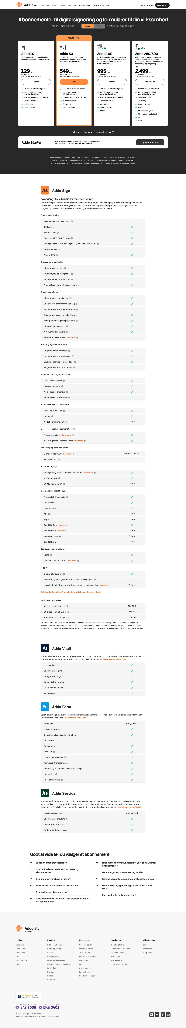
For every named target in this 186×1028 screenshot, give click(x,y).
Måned (87, 26)
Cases (62, 5)
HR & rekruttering (54, 945)
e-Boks (19, 964)
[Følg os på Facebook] (163, 1014)
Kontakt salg (116, 960)
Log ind (150, 5)
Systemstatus (85, 968)
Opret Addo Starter (119, 945)
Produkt (45, 5)
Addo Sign (20, 945)
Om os (146, 945)
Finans (50, 976)
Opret (36, 82)
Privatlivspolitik (28, 1016)
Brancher (72, 5)
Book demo (116, 956)
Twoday (39, 1014)
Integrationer (84, 5)
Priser (54, 5)
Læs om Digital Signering (121, 964)
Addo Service (21, 960)
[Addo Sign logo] (27, 4)
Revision (51, 980)
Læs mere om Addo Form (75, 718)
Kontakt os (150, 82)
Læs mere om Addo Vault (114, 659)
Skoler (50, 953)
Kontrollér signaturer (88, 956)
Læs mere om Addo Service (129, 807)
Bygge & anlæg (53, 956)
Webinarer (83, 960)
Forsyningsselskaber (56, 960)
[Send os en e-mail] (168, 1014)
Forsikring (51, 968)
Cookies (19, 1016)
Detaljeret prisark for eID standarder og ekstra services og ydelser (71, 592)
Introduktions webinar (120, 949)
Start (74, 82)
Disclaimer (55, 1016)
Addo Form (20, 949)
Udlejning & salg (54, 949)
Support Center (85, 945)
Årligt (99, 26)
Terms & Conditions (42, 1016)
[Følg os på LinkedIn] (151, 1014)
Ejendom (51, 972)
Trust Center (84, 953)
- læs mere (70, 337)
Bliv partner (148, 953)
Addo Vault (20, 953)
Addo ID (19, 956)
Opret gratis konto (150, 142)
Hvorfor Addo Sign (101, 5)
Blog (81, 964)
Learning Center (86, 949)
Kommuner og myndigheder (59, 964)
